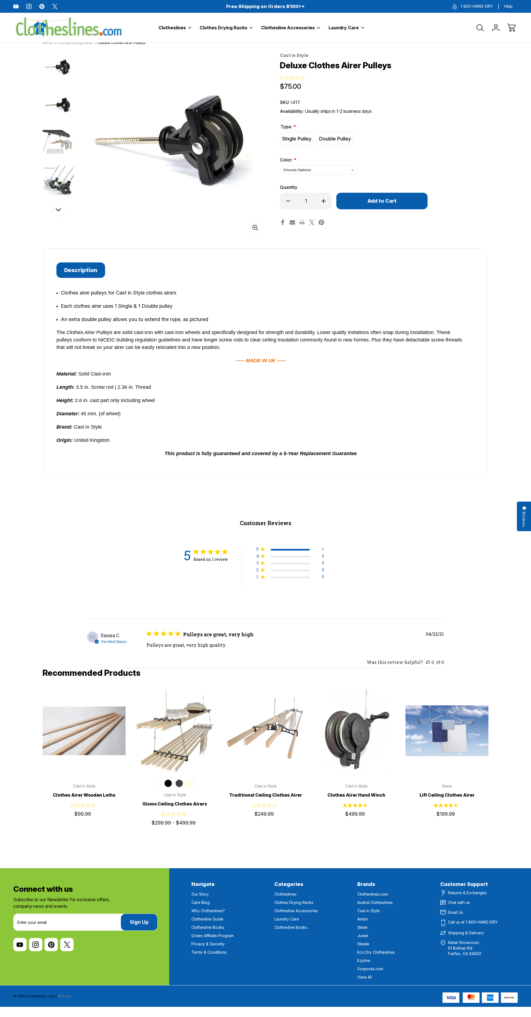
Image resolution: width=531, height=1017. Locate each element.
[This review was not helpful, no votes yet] (438, 662)
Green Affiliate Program (212, 935)
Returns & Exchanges (467, 892)
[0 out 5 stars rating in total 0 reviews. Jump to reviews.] (293, 77)
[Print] (302, 222)
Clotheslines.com (372, 894)
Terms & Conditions (209, 952)
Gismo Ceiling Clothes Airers (174, 804)
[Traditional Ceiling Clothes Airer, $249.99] (265, 730)
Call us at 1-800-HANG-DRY (473, 922)
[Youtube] (16, 6)
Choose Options (84, 760)
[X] (55, 6)
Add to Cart (356, 760)
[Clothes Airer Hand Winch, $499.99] (356, 730)
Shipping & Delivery (466, 932)
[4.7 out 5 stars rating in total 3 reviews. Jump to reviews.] (447, 805)
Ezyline (363, 960)
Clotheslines (172, 27)
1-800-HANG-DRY (476, 6)
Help (508, 6)
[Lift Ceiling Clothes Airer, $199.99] (446, 730)
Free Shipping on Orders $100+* (265, 6)
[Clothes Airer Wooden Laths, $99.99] (84, 730)
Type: (288, 126)
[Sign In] (496, 27)
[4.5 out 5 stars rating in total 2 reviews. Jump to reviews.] (356, 805)
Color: (288, 160)
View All (364, 977)
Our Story (200, 894)
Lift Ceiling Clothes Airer (447, 795)
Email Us (455, 912)
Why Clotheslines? (208, 910)
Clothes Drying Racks (223, 27)
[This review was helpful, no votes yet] (428, 662)
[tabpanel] (58, 67)
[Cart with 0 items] (511, 27)
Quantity (288, 187)
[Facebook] (282, 222)
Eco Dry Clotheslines (376, 952)
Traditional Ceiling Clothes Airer (265, 795)
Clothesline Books (207, 927)
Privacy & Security (208, 944)
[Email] (292, 222)
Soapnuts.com (370, 968)
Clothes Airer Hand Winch (356, 795)
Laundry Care (344, 27)
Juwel (362, 935)
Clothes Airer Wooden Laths (84, 795)
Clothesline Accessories (288, 27)
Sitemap (64, 996)
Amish (362, 919)
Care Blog (200, 902)
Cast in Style (368, 910)
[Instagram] (29, 6)
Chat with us (459, 902)
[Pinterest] (42, 6)
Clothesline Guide (207, 919)
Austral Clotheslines (375, 902)
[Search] (480, 27)
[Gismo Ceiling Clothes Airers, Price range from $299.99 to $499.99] (174, 730)
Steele (363, 944)
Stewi (362, 927)
